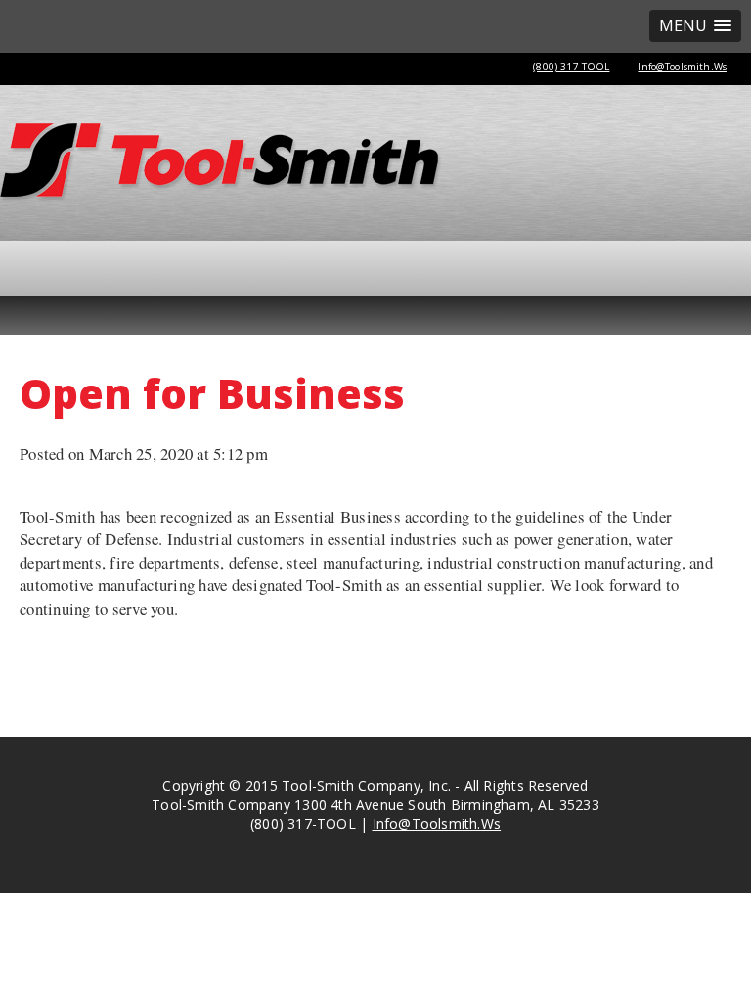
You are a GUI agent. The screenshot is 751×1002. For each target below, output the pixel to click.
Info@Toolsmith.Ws (682, 66)
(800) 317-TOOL (571, 66)
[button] (695, 26)
